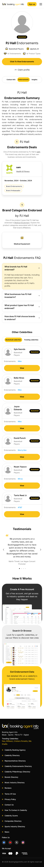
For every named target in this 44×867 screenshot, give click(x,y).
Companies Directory (13, 821)
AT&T (20, 507)
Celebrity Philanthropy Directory (17, 772)
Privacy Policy (10, 799)
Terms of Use (10, 794)
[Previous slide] (3, 549)
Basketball (22, 37)
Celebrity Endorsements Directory (18, 766)
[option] (22, 549)
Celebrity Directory (12, 755)
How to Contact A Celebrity (16, 810)
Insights (34, 79)
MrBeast (9, 741)
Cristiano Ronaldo (21, 741)
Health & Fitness (23, 171)
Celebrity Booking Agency (15, 750)
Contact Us (9, 805)
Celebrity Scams (11, 816)
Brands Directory (11, 777)
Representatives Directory (15, 761)
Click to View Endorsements (22, 61)
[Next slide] (40, 549)
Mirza (20, 479)
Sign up (32, 4)
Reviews (8, 788)
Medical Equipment (22, 223)
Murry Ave (22, 450)
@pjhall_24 (34, 49)
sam (38, 152)
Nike (20, 361)
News (7, 832)
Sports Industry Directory (15, 826)
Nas (3, 741)
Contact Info (11, 79)
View (22, 368)
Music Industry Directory (15, 782)
